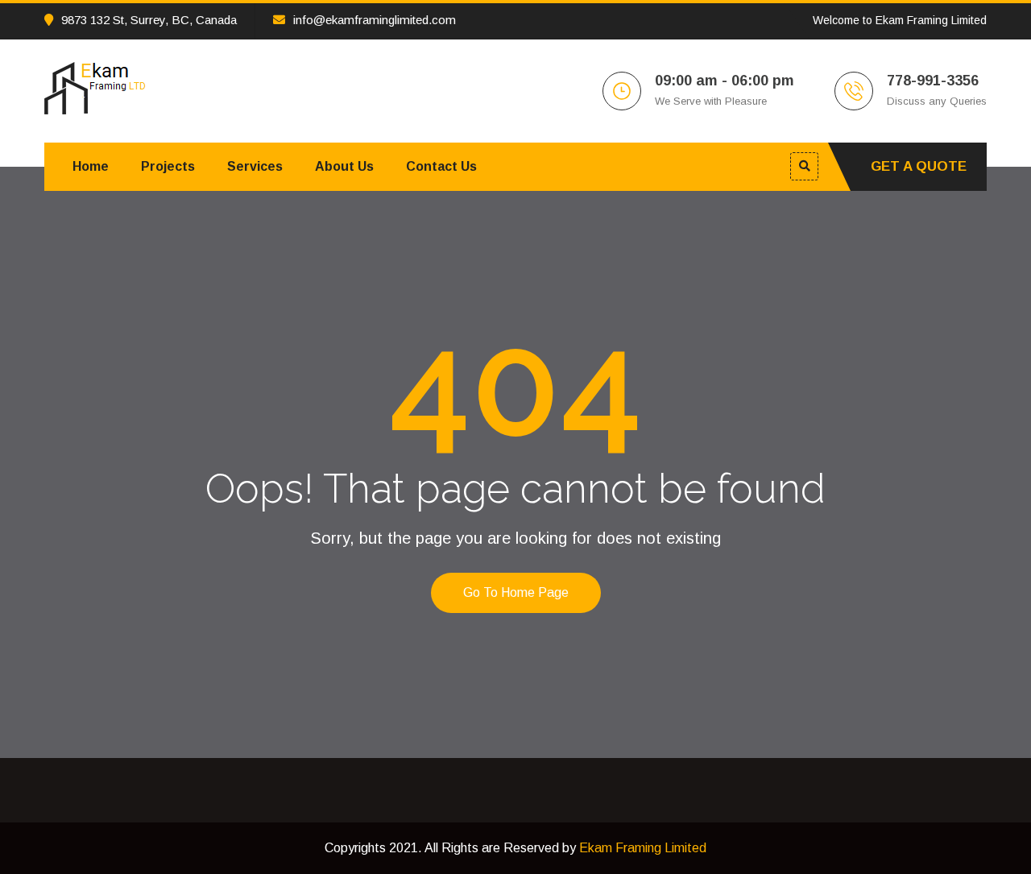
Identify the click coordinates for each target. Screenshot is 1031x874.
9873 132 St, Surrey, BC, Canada (149, 20)
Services (255, 166)
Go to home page (516, 592)
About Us (344, 166)
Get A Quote (919, 166)
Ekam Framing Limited (642, 848)
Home (90, 166)
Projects (168, 166)
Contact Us (441, 166)
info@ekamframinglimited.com (374, 20)
